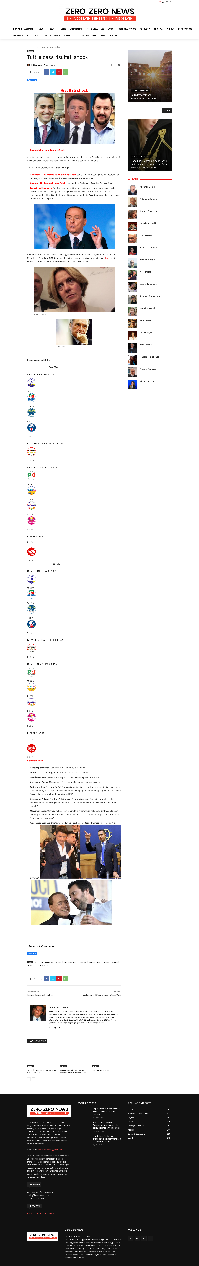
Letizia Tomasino (148, 284)
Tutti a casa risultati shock (38, 966)
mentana (82, 962)
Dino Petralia (146, 235)
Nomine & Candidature (141, 157)
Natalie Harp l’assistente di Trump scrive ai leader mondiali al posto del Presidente (107, 1139)
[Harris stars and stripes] (106, 1056)
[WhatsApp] (65, 72)
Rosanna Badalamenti (150, 296)
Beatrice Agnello (148, 308)
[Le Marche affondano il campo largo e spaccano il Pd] (42, 1056)
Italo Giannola (147, 344)
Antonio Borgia (147, 259)
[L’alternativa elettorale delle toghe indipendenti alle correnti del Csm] (150, 145)
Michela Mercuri (147, 381)
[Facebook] (46, 72)
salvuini (115, 962)
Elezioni (37, 47)
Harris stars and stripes (101, 1070)
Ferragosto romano (141, 95)
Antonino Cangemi (149, 199)
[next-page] (33, 1079)
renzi (99, 962)
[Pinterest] (59, 72)
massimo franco (70, 962)
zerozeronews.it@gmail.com (50, 1149)
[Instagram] (163, 2)
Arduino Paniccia (148, 369)
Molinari (92, 962)
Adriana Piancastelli (149, 211)
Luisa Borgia (146, 332)
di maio (58, 962)
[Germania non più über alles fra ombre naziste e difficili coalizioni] (74, 1056)
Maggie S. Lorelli (148, 223)
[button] (160, 1)
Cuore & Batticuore (140, 91)
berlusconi (49, 962)
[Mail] (167, 2)
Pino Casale (145, 320)
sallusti (106, 962)
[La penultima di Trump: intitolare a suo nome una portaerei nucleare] (84, 1112)
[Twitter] (53, 72)
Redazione (135, 98)
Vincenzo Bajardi (148, 187)
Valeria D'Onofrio (148, 247)
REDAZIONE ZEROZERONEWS (40, 1213)
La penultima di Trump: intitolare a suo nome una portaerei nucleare (106, 1111)
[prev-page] (29, 1079)
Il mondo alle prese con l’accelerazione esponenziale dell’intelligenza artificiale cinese (106, 1125)
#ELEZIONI (39, 962)
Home (29, 47)
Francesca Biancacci (149, 357)
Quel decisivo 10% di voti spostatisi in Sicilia (102, 995)
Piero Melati (145, 272)
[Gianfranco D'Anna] (29, 65)
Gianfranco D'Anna (40, 65)
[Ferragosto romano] (150, 76)
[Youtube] (170, 2)
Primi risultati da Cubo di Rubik (40, 995)
